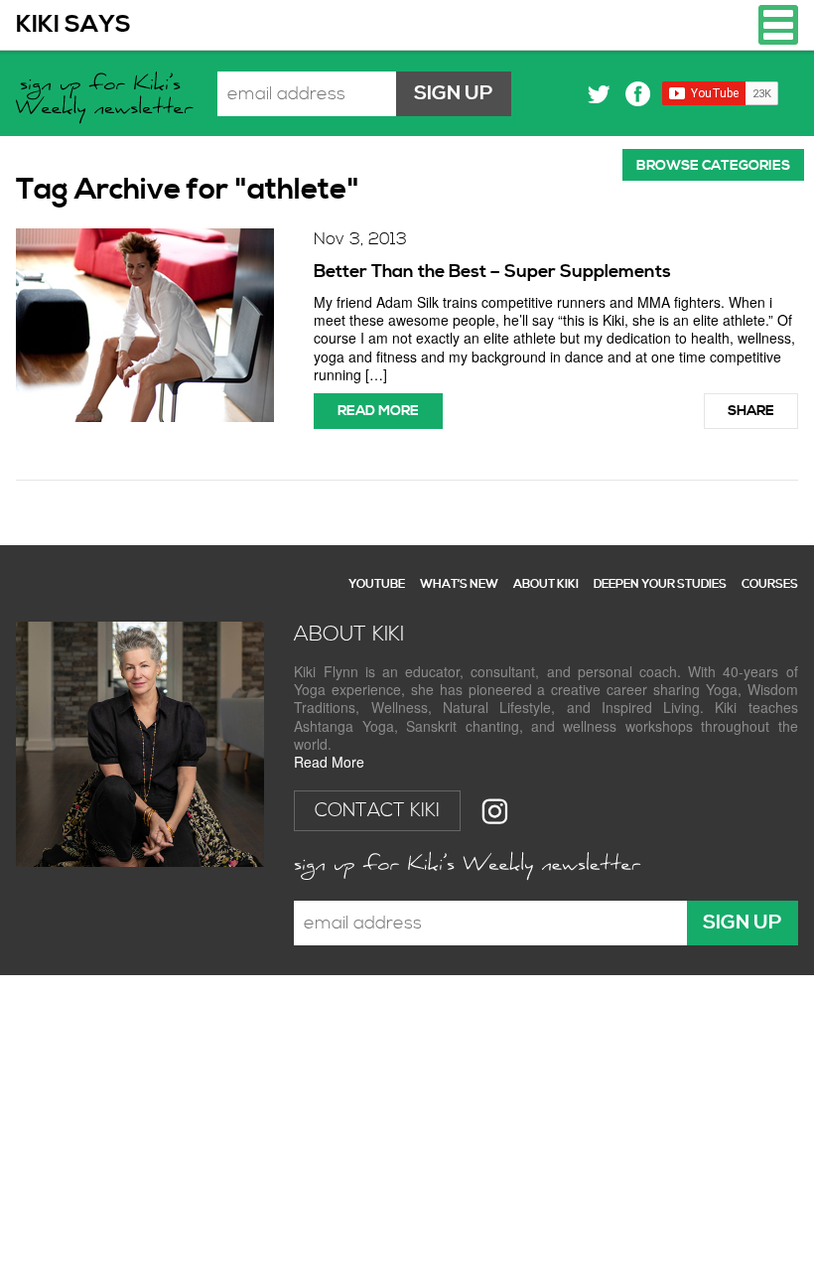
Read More (329, 762)
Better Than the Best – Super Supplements (492, 271)
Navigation (778, 25)
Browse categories (713, 166)
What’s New (459, 584)
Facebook (637, 93)
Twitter (599, 93)
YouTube (376, 584)
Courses (770, 584)
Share (751, 411)
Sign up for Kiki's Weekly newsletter (107, 99)
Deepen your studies (660, 584)
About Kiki (546, 584)
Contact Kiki (377, 810)
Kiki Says (73, 25)
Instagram (494, 810)
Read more (378, 411)
